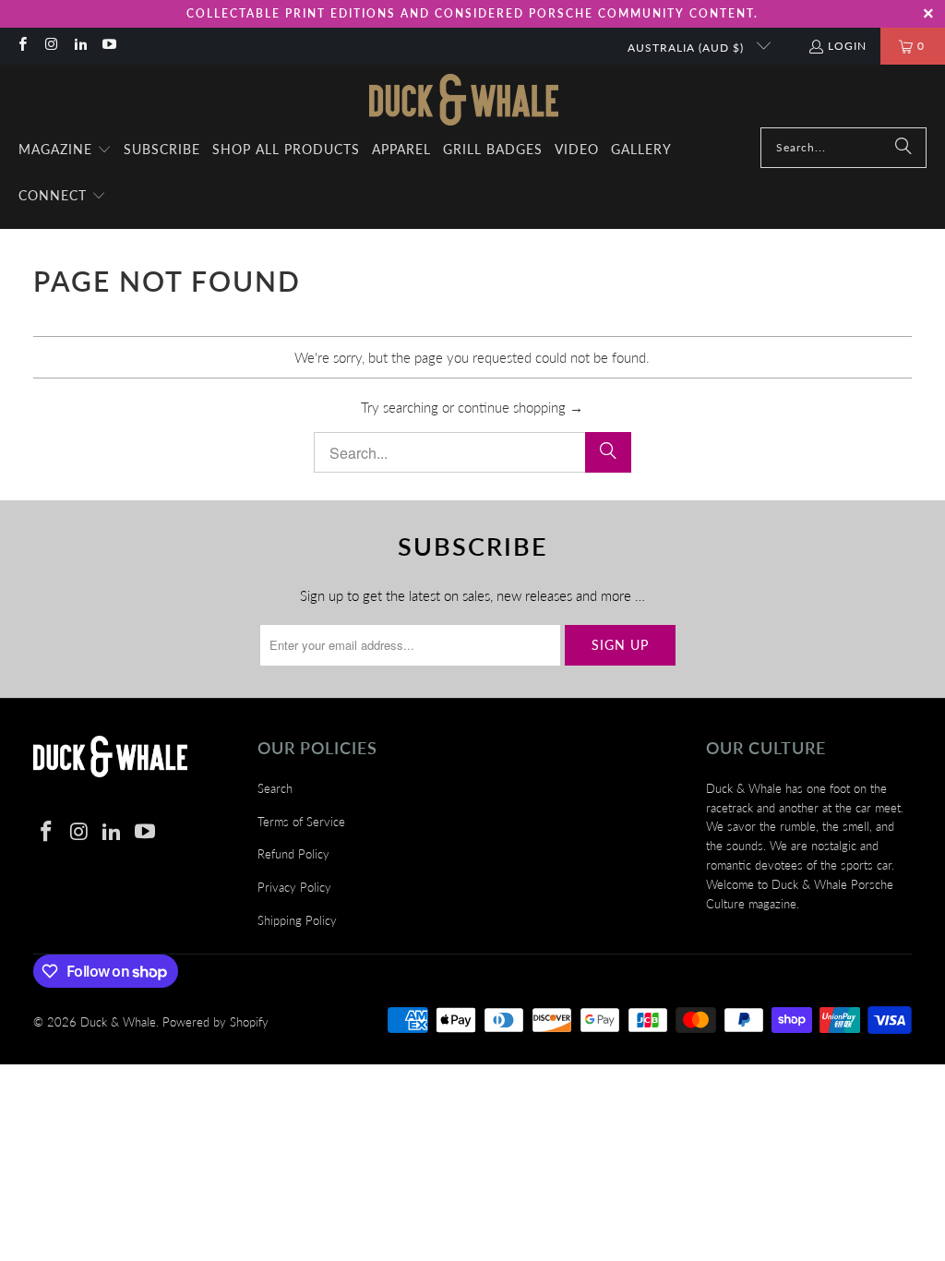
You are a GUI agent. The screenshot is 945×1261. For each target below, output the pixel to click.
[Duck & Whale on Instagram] (50, 46)
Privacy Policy (294, 887)
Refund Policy (293, 854)
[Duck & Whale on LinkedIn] (80, 46)
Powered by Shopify (215, 1022)
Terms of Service (301, 821)
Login (847, 46)
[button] (65, 150)
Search (275, 788)
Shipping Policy (297, 920)
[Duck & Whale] (463, 100)
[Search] (903, 147)
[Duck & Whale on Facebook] (22, 46)
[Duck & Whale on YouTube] (108, 46)
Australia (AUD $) (688, 47)
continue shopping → (520, 407)
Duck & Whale (118, 1022)
